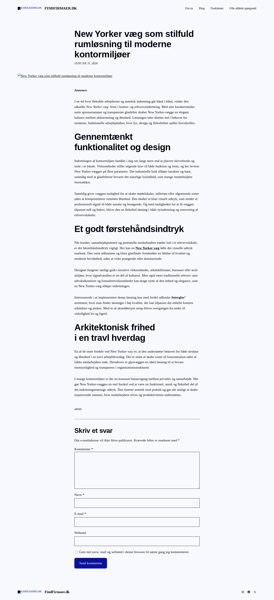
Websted (80, 533)
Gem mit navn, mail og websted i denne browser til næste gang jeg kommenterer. (134, 552)
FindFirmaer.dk (61, 8)
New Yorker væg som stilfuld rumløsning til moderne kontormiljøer (134, 44)
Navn (79, 495)
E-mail (80, 514)
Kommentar (83, 449)
